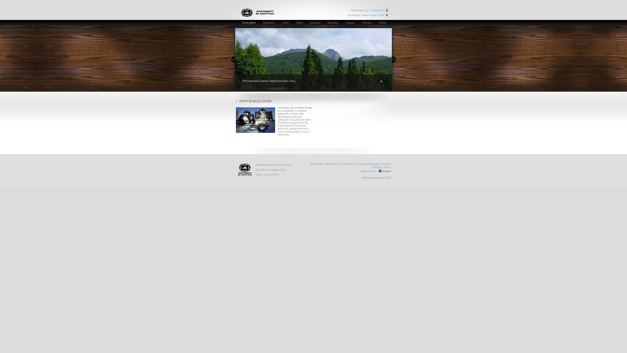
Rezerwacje (333, 22)
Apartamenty (269, 22)
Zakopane (350, 22)
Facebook (386, 171)
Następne (394, 59)
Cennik (285, 22)
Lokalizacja (315, 22)
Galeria (299, 22)
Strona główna (249, 22)
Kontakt (382, 22)
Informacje (367, 22)
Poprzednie (233, 59)
